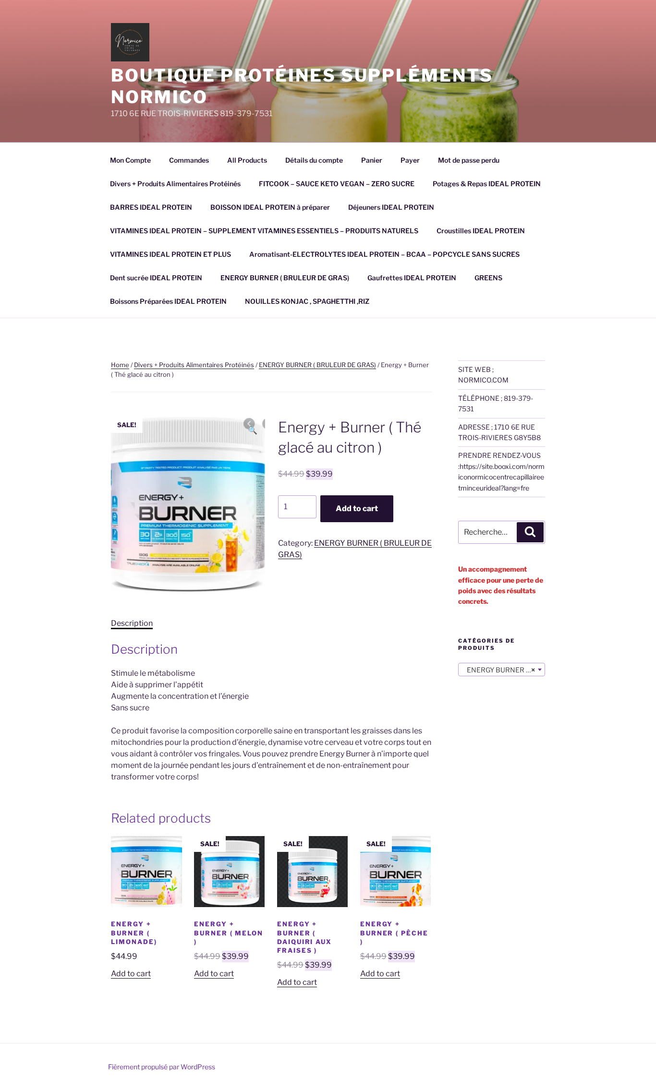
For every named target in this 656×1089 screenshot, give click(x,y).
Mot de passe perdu (468, 160)
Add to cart (357, 508)
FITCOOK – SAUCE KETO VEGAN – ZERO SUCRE (336, 184)
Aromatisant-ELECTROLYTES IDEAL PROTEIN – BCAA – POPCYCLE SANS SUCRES (384, 254)
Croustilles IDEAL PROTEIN (481, 231)
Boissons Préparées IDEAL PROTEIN (168, 301)
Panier (371, 160)
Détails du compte (314, 160)
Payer (410, 160)
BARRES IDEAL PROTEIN (151, 207)
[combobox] (501, 669)
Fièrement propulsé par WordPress (161, 1067)
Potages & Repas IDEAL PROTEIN (487, 184)
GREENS (488, 278)
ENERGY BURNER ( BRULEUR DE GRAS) (284, 278)
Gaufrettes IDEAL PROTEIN (411, 278)
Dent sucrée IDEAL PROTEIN (156, 278)
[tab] (132, 623)
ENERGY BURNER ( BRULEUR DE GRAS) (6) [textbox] (503, 670)
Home (120, 365)
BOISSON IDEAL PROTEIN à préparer (270, 207)
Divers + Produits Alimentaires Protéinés (175, 184)
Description (132, 623)
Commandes (189, 160)
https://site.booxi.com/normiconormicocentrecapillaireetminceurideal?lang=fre (501, 477)
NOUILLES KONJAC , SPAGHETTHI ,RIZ (307, 301)
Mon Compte (130, 160)
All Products (247, 160)
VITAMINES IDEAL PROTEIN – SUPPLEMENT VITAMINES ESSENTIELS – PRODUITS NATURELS (264, 231)
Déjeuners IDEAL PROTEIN (391, 207)
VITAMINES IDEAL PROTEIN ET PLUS (170, 254)
